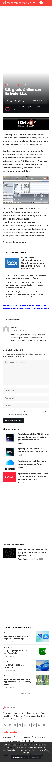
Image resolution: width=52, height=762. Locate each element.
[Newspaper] (10, 725)
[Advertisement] (26, 32)
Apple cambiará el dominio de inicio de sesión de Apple (33, 462)
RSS (47, 308)
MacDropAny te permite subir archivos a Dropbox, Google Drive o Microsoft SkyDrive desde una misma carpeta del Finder (24, 294)
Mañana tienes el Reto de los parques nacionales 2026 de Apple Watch (32, 552)
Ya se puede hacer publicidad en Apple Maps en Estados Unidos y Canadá (17, 681)
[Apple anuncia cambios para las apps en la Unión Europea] (42, 636)
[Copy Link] (19, 101)
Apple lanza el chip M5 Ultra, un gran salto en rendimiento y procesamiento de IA (33, 437)
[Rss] (5, 725)
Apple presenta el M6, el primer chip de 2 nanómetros (32, 450)
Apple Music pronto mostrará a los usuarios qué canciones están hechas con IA (33, 476)
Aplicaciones (12, 85)
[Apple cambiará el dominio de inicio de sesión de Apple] (9, 465)
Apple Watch (23, 559)
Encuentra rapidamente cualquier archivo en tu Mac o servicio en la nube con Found (25, 276)
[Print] (23, 101)
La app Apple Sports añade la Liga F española (16, 651)
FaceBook (38, 308)
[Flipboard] (15, 725)
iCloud (20, 467)
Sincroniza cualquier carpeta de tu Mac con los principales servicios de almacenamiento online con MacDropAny (25, 285)
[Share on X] (11, 101)
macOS (23, 85)
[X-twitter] (24, 725)
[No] (48, 752)
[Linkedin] (19, 725)
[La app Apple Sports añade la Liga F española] (42, 651)
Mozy (34, 161)
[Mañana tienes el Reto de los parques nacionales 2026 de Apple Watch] (9, 553)
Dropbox (23, 134)
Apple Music (22, 483)
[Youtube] (44, 725)
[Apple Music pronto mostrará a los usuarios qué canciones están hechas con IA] (9, 477)
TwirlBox (25, 161)
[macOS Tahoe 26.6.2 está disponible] (42, 665)
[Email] (15, 101)
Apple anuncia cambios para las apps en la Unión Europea (17, 637)
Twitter (27, 308)
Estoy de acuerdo (19, 757)
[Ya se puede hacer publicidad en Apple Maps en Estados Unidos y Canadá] (42, 680)
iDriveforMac (19, 242)
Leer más (35, 757)
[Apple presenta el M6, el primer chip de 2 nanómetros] (9, 452)
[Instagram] (39, 725)
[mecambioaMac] (15, 3)
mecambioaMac (20, 107)
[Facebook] (34, 725)
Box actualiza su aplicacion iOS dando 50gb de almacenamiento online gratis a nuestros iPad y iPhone (33, 263)
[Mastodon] (29, 725)
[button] (29, 3)
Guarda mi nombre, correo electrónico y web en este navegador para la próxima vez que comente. (26, 413)
